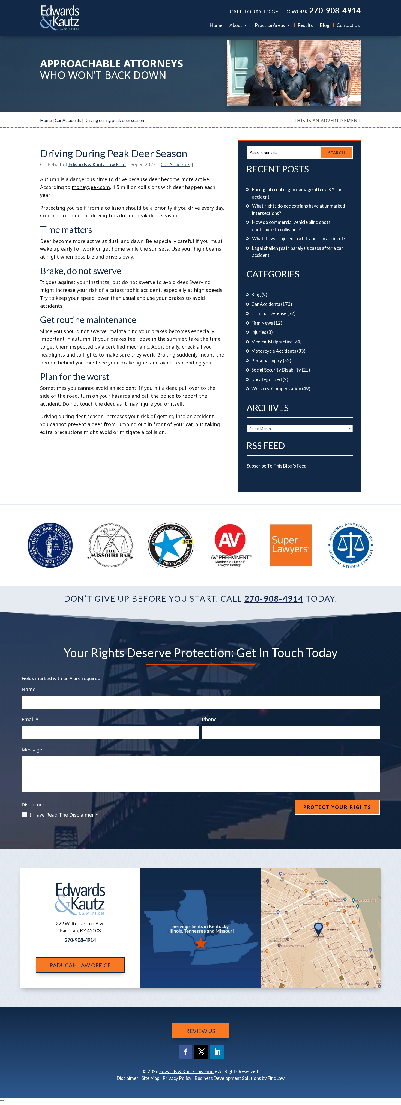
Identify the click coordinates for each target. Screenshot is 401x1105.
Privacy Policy (177, 1078)
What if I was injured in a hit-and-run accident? (298, 238)
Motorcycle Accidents (273, 351)
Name (28, 689)
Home (216, 25)
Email (30, 719)
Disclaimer (33, 804)
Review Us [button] (200, 1031)
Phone (209, 719)
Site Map (150, 1078)
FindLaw (276, 1078)
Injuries (258, 332)
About (235, 25)
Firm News (262, 323)
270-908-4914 (335, 10)
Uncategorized (266, 379)
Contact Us (348, 25)
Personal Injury (266, 360)
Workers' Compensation (276, 388)
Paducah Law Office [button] (80, 965)
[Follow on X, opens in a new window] (201, 1052)
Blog (325, 25)
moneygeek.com (91, 187)
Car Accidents (175, 164)
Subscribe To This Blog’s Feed (277, 466)
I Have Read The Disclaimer (64, 814)
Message (32, 749)
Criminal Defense (268, 313)
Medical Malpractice (271, 342)
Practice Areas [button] (270, 25)
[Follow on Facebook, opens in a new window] (185, 1052)
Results (305, 25)
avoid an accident (115, 388)
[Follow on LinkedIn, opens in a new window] (217, 1052)
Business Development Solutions (228, 1078)
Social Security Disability (276, 370)
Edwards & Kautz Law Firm (97, 164)
